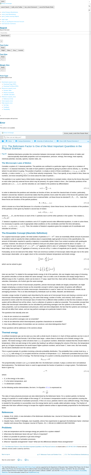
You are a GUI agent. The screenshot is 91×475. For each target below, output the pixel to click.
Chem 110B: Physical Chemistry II (69, 141)
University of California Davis (45, 141)
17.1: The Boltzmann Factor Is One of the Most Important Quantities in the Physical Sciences (29, 446)
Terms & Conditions (73, 470)
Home (10, 141)
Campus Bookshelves (24, 141)
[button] (6, 107)
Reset (2, 47)
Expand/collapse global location (88, 141)
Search (4, 137)
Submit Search (5, 35)
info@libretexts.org (33, 472)
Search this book (4, 30)
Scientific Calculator (9, 94)
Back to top (5, 454)
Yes (21, 460)
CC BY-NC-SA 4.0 (71, 446)
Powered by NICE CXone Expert (27, 467)
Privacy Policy (64, 470)
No (28, 460)
